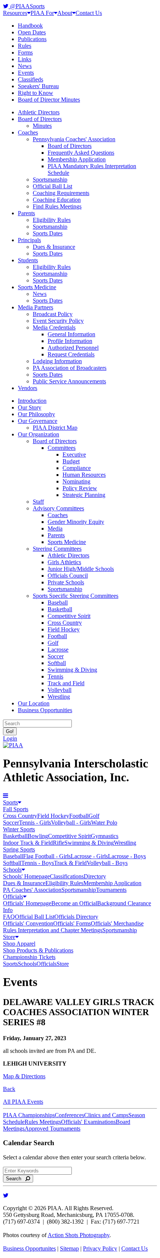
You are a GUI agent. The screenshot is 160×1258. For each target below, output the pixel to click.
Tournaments (111, 890)
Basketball (60, 609)
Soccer (56, 656)
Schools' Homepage (26, 876)
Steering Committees (57, 548)
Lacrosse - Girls (89, 856)
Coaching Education (57, 200)
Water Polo (104, 822)
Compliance (77, 468)
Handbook (30, 25)
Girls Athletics (64, 562)
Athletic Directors (39, 112)
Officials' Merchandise (117, 923)
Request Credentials (71, 354)
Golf (53, 643)
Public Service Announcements (69, 381)
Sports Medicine (37, 287)
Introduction (32, 401)
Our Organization (38, 434)
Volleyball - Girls (71, 822)
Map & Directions (24, 1076)
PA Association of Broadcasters (69, 368)
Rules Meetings (43, 1122)
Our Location (33, 703)
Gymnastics (104, 836)
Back (9, 1089)
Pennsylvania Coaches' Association (74, 139)
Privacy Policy (100, 1248)
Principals (29, 240)
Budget (71, 461)
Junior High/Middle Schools (81, 569)
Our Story (29, 407)
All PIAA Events (23, 1101)
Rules (24, 46)
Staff (38, 501)
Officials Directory (76, 917)
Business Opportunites (29, 1248)
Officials (13, 896)
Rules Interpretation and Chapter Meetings (52, 930)
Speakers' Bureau (38, 86)
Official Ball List (52, 186)
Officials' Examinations (88, 1122)
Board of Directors (40, 119)
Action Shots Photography (78, 1235)
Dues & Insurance (54, 247)
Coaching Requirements (61, 193)
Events (26, 72)
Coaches (28, 132)
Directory (95, 876)
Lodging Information (57, 361)
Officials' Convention (28, 923)
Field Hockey (64, 629)
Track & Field (70, 863)
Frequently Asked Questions (81, 152)
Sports (10, 802)
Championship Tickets (29, 957)
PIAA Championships (29, 1115)
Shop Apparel (19, 943)
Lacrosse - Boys (127, 856)
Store (9, 937)
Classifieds (30, 79)
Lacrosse (58, 649)
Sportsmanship (50, 179)
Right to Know (35, 93)
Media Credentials (54, 327)
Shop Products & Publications (38, 950)
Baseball (58, 602)
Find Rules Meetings (57, 206)
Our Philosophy (36, 414)
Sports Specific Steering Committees (75, 596)
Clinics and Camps (106, 1115)
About (64, 13)
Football (57, 636)
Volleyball (59, 690)
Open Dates (32, 32)
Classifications (67, 876)
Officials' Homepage (27, 903)
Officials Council (68, 575)
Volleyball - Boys (107, 863)
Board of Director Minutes (49, 99)
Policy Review (80, 488)
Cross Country (65, 622)
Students (28, 260)
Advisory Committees (58, 508)
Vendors (27, 388)
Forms (25, 52)
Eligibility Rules (52, 220)
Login (10, 738)
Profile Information (70, 341)
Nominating (76, 481)
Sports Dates (48, 233)
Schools (12, 869)
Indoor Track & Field (28, 843)
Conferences (69, 1115)
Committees (62, 448)
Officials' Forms (72, 923)
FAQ (9, 917)
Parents (26, 213)
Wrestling (59, 696)
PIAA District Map (55, 427)
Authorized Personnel (73, 347)
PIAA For (42, 13)
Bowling (38, 836)
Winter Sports (19, 829)
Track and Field (66, 683)
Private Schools (66, 582)
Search (16, 1178)
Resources (15, 13)
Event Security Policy (58, 321)
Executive (74, 454)
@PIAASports (27, 6)
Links (24, 59)
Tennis (55, 676)
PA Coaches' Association (32, 890)
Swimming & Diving (72, 670)
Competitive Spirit (69, 616)
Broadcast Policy (53, 314)
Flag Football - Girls (47, 856)
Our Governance (37, 421)
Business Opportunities (45, 710)
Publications (32, 39)
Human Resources (84, 475)
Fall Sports (15, 809)
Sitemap (69, 1248)
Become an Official (74, 903)
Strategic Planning (84, 495)
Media (55, 528)
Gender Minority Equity (76, 522)
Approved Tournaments (52, 1128)
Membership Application (77, 159)
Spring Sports (19, 849)
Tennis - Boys (37, 863)
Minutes (42, 126)
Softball (57, 663)
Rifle (58, 843)
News (25, 66)
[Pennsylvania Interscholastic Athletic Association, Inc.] (13, 745)
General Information (71, 334)
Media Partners (35, 307)
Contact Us (89, 13)
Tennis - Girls (35, 822)
